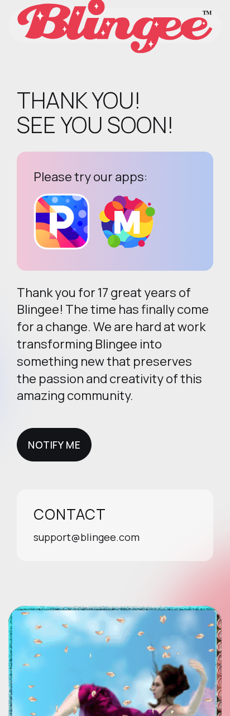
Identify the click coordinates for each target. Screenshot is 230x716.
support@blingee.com (86, 537)
